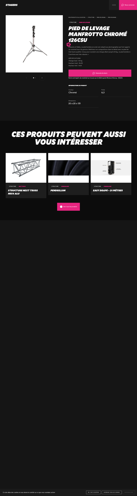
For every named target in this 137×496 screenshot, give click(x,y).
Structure (91, 17)
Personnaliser (129, 492)
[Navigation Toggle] (114, 5)
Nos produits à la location (76, 17)
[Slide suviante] (42, 78)
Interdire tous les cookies (112, 492)
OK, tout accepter (93, 492)
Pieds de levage (101, 17)
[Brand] (9, 5)
